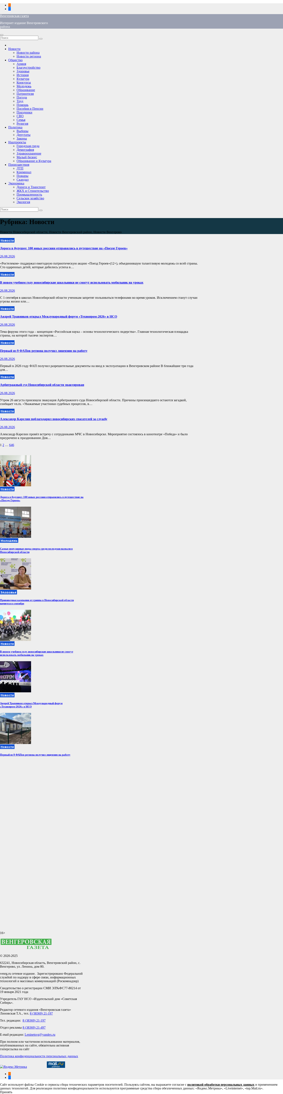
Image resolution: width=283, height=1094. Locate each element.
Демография (25, 149)
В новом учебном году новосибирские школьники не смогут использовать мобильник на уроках (71, 282)
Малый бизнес (27, 157)
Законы (22, 138)
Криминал (24, 172)
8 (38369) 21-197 (41, 1013)
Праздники (24, 112)
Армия (21, 64)
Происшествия (18, 164)
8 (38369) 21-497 (34, 1027)
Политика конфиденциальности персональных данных (39, 1056)
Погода (22, 97)
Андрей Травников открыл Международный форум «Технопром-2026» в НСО (58, 316)
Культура (23, 78)
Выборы (22, 131)
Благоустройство (28, 67)
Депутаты (23, 135)
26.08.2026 (7, 256)
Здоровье (23, 71)
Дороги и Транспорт (31, 187)
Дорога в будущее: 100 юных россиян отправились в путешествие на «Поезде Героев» (64, 248)
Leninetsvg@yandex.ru (40, 1034)
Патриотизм (25, 93)
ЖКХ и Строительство (33, 191)
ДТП (20, 168)
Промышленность (29, 194)
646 (11, 445)
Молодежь (24, 86)
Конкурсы (24, 82)
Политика (15, 127)
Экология (23, 202)
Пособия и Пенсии (30, 108)
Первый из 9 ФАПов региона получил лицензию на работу (43, 350)
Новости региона (29, 56)
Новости (14, 49)
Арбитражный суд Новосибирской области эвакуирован (42, 385)
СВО (20, 116)
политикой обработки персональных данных (220, 1084)
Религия (22, 123)
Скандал (23, 179)
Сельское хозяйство (30, 198)
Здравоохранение (29, 153)
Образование (26, 90)
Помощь (22, 105)
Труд (20, 101)
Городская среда (28, 146)
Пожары (22, 176)
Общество (15, 60)
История (23, 75)
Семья (21, 120)
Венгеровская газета (14, 16)
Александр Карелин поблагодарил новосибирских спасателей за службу (53, 419)
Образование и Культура (34, 161)
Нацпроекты (17, 142)
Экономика (16, 183)
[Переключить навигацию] (1, 34)
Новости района (28, 52)
